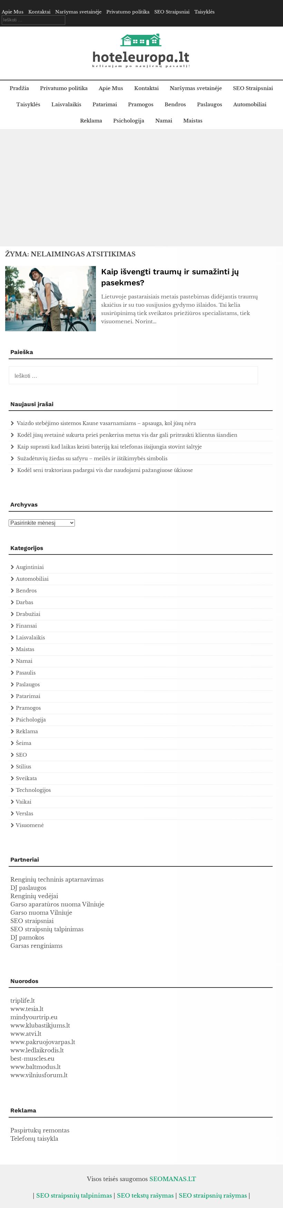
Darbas (24, 602)
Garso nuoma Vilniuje (41, 912)
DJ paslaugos (28, 887)
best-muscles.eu (32, 1058)
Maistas (193, 121)
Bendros (175, 104)
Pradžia (19, 88)
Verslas (24, 814)
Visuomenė (30, 825)
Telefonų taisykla (34, 1138)
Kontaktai (39, 12)
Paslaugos (209, 104)
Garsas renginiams (36, 945)
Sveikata (26, 778)
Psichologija (128, 121)
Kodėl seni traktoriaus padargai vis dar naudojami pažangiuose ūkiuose (105, 470)
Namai (163, 121)
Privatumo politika (127, 12)
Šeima (23, 743)
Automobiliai (249, 104)
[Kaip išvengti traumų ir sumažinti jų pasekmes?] (50, 329)
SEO (21, 755)
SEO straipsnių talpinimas (47, 929)
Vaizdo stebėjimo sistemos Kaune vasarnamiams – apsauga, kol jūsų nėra (106, 423)
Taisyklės (204, 12)
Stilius (23, 767)
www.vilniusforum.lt (39, 1075)
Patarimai (104, 104)
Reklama (91, 121)
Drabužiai (28, 614)
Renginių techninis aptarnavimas (57, 879)
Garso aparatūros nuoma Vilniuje (57, 904)
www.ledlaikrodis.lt (37, 1050)
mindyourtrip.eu (34, 1017)
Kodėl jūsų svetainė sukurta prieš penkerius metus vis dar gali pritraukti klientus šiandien (127, 435)
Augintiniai (30, 567)
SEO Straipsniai (171, 12)
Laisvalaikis (66, 104)
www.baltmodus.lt (35, 1066)
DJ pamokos (27, 937)
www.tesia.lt (26, 1008)
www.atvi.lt (25, 1033)
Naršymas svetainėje (78, 12)
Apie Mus (12, 12)
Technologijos (33, 790)
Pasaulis (26, 673)
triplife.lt (22, 1000)
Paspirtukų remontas (39, 1130)
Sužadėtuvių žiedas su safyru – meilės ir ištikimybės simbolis (92, 458)
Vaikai (23, 802)
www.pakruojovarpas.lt (42, 1042)
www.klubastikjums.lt (40, 1025)
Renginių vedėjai (34, 896)
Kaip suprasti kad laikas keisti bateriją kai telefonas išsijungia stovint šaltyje (109, 447)
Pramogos (141, 104)
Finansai (26, 626)
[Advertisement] (141, 187)
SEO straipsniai (31, 920)
